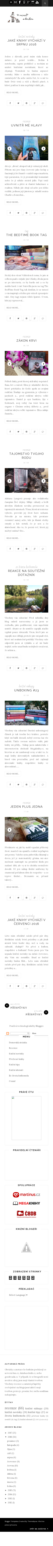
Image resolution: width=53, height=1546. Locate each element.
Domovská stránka (18, 1042)
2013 (10, 1498)
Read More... (13, 92)
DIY (37, 1419)
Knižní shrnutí (16, 1070)
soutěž (8, 1419)
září (9, 1453)
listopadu (11, 1445)
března (10, 1478)
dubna (10, 1474)
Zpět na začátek (38, 1529)
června (10, 1465)
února (10, 1482)
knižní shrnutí (26, 1419)
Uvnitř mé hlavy (26, 125)
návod (43, 1419)
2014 (10, 1494)
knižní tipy (34, 1412)
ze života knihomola (26, 567)
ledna (10, 1486)
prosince (11, 1441)
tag (26, 231)
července (11, 1461)
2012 (10, 1502)
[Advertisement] (26, 1327)
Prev (9, 149)
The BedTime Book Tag (26, 235)
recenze (26, 121)
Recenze (13, 1048)
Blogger (39, 1026)
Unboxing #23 (26, 690)
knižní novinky (26, 37)
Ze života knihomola (19, 1075)
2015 (10, 1490)
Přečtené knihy (16, 1059)
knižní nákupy (26, 686)
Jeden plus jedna (26, 806)
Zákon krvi (26, 340)
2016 (10, 1437)
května (10, 1469)
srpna (10, 1457)
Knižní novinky (16, 1053)
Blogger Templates (11, 1521)
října (9, 1449)
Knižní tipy (14, 1064)
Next (43, 149)
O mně (12, 1081)
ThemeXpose (32, 1521)
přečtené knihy (38, 1416)
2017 (10, 1432)
